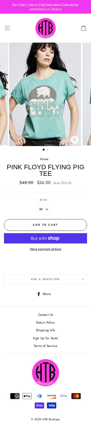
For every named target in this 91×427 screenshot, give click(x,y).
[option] (45, 6)
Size (44, 200)
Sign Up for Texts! (45, 338)
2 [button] (48, 150)
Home (44, 159)
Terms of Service (45, 345)
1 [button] (44, 150)
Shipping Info (45, 330)
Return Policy (45, 322)
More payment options (45, 249)
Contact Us (45, 314)
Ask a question (45, 279)
